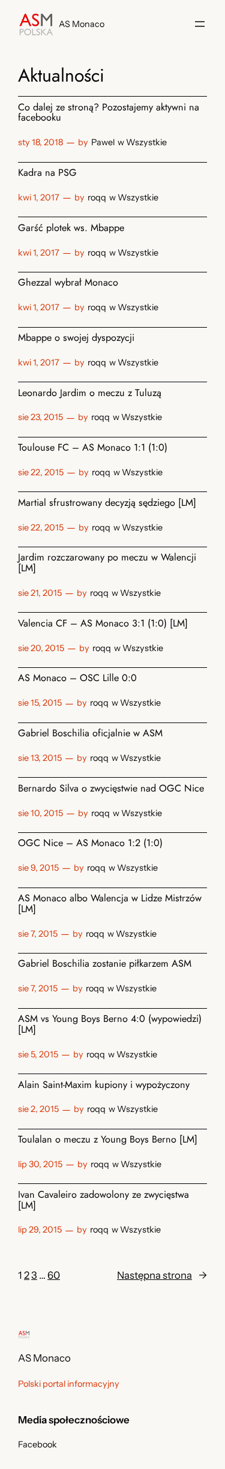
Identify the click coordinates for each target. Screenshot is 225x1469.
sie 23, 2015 (40, 417)
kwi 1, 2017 (38, 197)
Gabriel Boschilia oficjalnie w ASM (90, 733)
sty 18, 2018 (40, 142)
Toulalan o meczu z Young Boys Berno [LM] (107, 1139)
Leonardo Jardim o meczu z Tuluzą (89, 393)
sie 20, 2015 (41, 648)
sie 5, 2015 (38, 1054)
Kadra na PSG (47, 172)
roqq (97, 197)
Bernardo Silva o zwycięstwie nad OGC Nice (111, 788)
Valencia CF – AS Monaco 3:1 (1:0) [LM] (103, 623)
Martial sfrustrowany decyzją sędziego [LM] (107, 502)
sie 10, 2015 (40, 813)
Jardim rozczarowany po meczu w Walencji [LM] (107, 563)
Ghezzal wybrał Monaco (68, 282)
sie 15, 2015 (40, 702)
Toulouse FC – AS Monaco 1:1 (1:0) (92, 447)
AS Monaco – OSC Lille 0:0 (77, 678)
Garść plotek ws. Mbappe (71, 228)
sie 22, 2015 (41, 472)
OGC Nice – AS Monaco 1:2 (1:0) (90, 843)
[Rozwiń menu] (200, 24)
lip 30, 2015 (40, 1164)
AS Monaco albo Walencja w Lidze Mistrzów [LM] (110, 904)
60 (53, 1275)
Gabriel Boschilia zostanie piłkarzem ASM (104, 963)
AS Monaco (81, 24)
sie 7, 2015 (38, 933)
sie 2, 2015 (38, 1109)
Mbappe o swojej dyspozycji (76, 337)
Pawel (103, 142)
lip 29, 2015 (40, 1229)
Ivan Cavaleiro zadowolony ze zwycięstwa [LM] (103, 1200)
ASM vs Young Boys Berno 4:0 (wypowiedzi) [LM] (110, 1024)
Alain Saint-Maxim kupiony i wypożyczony (104, 1085)
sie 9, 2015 (38, 867)
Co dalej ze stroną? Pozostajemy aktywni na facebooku (108, 113)
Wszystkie (146, 142)
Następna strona (162, 1275)
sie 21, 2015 (40, 592)
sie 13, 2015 (40, 758)
